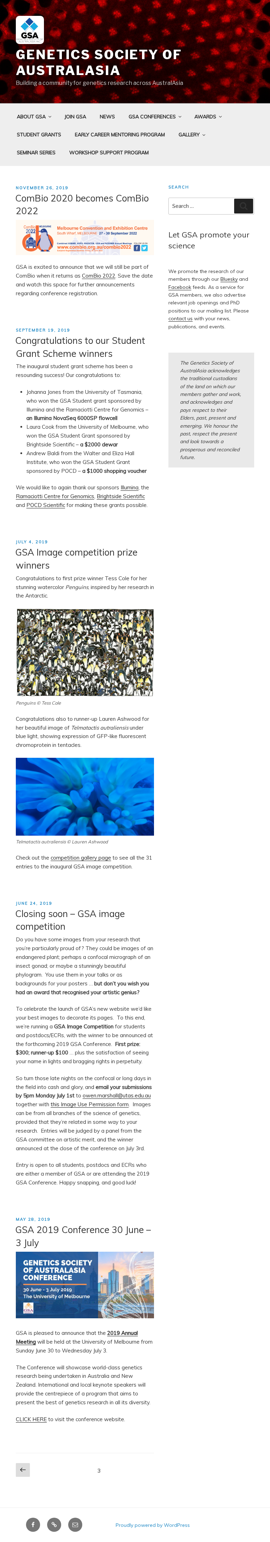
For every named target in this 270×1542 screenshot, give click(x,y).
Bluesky (229, 279)
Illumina (130, 487)
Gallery (189, 134)
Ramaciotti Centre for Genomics (55, 496)
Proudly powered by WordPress (153, 1525)
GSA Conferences (152, 116)
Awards (205, 116)
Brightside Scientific (121, 496)
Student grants (39, 134)
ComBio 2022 (98, 275)
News (107, 116)
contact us (180, 318)
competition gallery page (81, 857)
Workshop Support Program (109, 152)
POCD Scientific (45, 505)
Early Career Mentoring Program (120, 134)
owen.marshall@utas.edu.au (117, 1095)
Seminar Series (36, 152)
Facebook (179, 287)
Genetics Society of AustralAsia (99, 62)
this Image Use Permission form (90, 1104)
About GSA (31, 116)
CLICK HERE (31, 1419)
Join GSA (75, 116)
